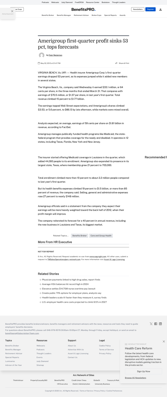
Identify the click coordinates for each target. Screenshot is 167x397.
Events (40, 357)
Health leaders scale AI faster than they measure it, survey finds (74, 297)
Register (150, 9)
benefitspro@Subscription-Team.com (22, 333)
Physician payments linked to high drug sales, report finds (71, 279)
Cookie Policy (105, 346)
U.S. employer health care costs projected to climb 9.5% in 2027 (74, 302)
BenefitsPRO (59, 380)
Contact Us (72, 357)
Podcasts (45, 2)
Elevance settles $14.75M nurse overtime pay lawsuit (68, 288)
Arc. (60, 391)
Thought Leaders (118, 2)
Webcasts (55, 2)
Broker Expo (17, 9)
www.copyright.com (97, 256)
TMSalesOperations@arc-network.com (63, 259)
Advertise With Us (76, 350)
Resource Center (92, 2)
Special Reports (12, 357)
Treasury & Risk (113, 380)
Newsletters (138, 9)
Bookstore (106, 2)
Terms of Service (106, 350)
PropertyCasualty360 (38, 380)
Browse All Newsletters (135, 378)
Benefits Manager (13, 350)
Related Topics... (61, 235)
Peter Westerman (55, 55)
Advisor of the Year (13, 365)
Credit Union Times (79, 380)
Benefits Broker (12, 346)
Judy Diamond (66, 2)
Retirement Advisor (13, 353)
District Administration (81, 384)
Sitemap (40, 365)
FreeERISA (79, 2)
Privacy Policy (105, 353)
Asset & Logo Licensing (78, 353)
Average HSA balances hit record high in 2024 (65, 284)
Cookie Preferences (114, 391)
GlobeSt (97, 380)
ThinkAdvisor (18, 380)
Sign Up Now (143, 371)
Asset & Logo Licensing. (114, 259)
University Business (102, 384)
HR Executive (62, 384)
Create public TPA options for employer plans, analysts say (71, 293)
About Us (72, 346)
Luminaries (10, 361)
